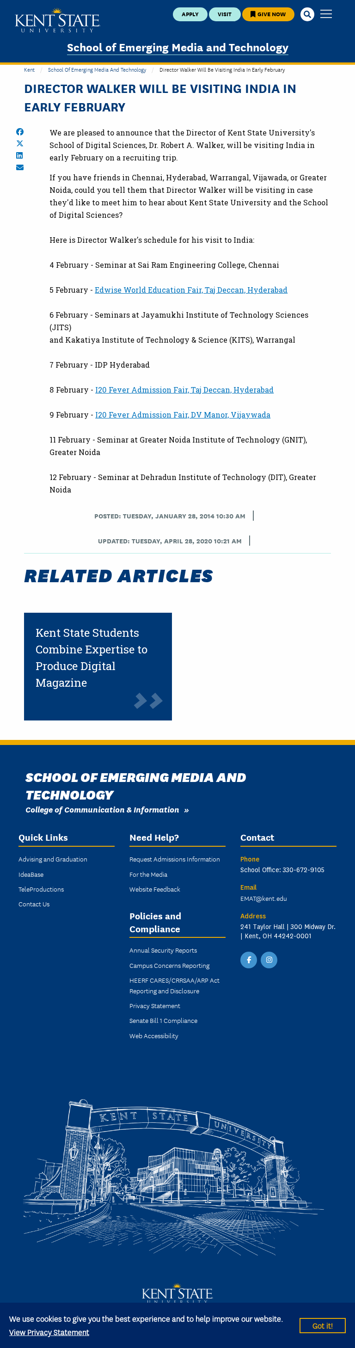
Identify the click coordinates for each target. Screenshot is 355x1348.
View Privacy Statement (49, 1331)
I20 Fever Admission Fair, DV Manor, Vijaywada (182, 414)
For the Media (148, 874)
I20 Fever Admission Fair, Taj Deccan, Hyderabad (184, 389)
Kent (29, 69)
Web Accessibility (153, 1035)
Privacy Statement (154, 1005)
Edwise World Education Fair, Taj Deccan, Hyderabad (191, 290)
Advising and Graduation (52, 859)
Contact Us (33, 904)
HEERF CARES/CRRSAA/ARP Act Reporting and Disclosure (174, 985)
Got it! (322, 1325)
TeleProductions (41, 889)
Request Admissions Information (174, 859)
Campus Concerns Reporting (169, 965)
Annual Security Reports (163, 950)
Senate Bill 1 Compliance (163, 1020)
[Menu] (326, 14)
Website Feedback (154, 889)
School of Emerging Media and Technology (177, 46)
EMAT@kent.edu (263, 898)
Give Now (271, 13)
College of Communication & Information (102, 809)
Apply (190, 13)
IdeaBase (30, 874)
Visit (225, 13)
